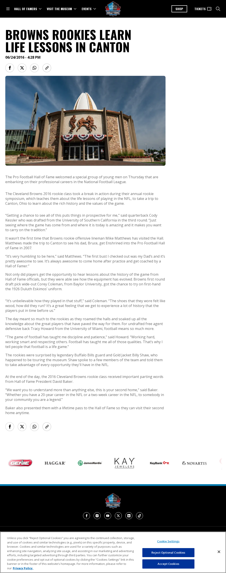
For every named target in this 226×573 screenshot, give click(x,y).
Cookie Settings (168, 541)
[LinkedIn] (128, 515)
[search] (218, 8)
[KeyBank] (152, 463)
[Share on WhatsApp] (34, 67)
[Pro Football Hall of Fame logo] (113, 9)
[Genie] (13, 463)
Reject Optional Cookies (168, 552)
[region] (113, 552)
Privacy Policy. (23, 568)
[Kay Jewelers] (117, 463)
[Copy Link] (46, 67)
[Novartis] (187, 463)
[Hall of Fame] (113, 501)
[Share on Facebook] (9, 67)
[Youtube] (107, 515)
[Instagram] (97, 515)
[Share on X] (22, 67)
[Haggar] (48, 463)
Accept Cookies (168, 564)
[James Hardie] (83, 462)
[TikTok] (139, 515)
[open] (8, 8)
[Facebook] (86, 515)
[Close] (219, 552)
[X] (118, 515)
